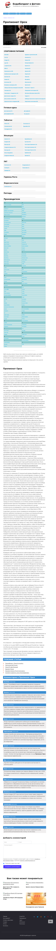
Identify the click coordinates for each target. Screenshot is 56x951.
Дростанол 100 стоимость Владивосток (11, 887)
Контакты (5, 925)
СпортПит (5, 13)
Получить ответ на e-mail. (12, 863)
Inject (18, 13)
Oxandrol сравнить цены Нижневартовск (17, 672)
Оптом (5, 923)
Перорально (12, 13)
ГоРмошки (23, 13)
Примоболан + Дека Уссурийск (14, 663)
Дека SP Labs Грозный (11, 667)
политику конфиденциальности (27, 860)
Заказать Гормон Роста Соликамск (15, 671)
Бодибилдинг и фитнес (26, 4)
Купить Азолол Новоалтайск (35, 887)
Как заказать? (6, 918)
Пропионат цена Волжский (30, 465)
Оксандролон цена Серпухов (35, 907)
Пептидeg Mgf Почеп (11, 665)
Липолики (28, 13)
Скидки (5, 922)
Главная (5, 916)
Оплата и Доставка (8, 920)
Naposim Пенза (9, 669)
